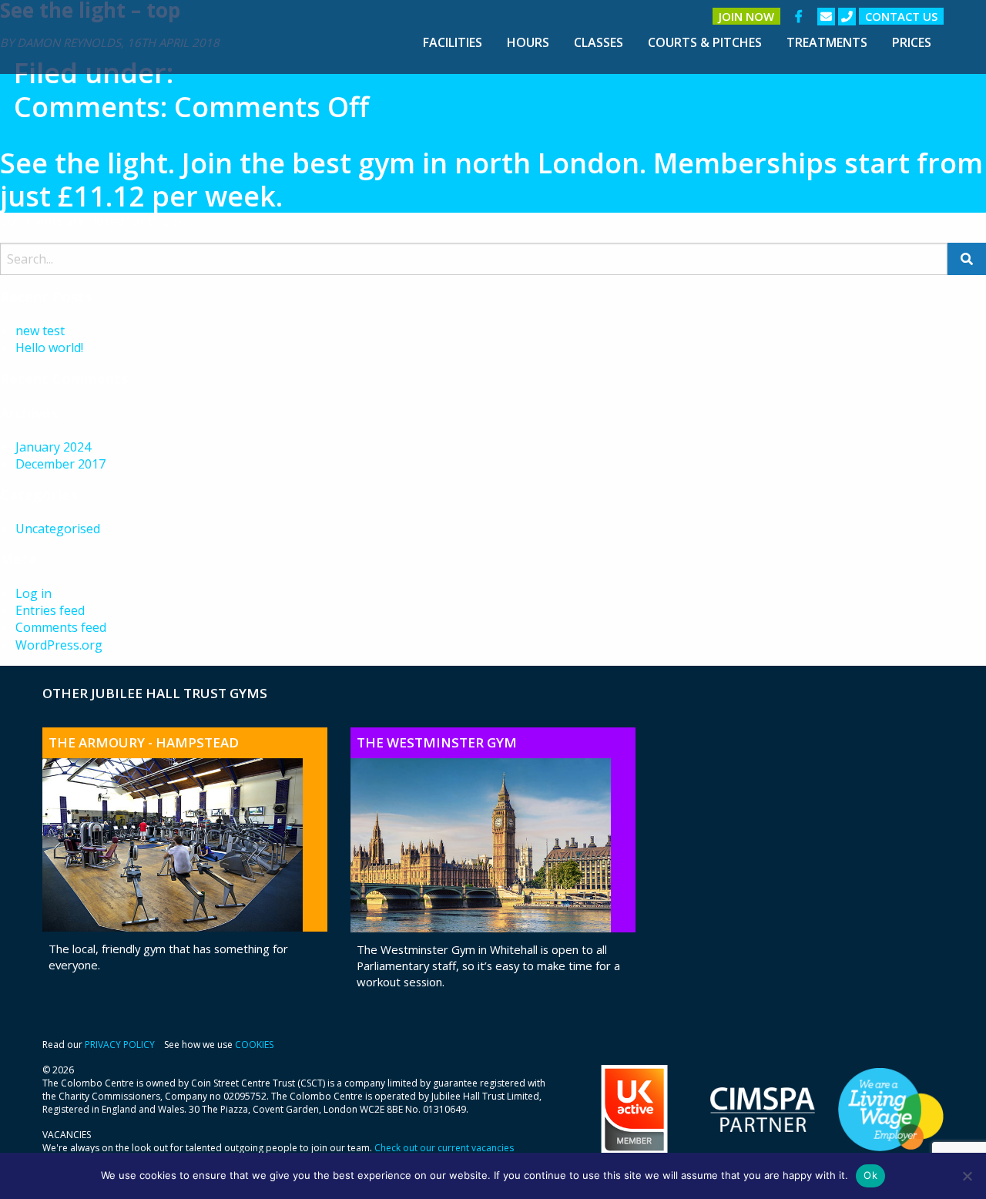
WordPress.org (58, 644)
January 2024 (53, 446)
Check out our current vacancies (444, 1147)
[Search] (966, 259)
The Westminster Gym (437, 742)
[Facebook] (799, 16)
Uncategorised (57, 528)
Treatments (826, 42)
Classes (598, 42)
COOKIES (254, 1044)
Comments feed (60, 627)
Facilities (452, 42)
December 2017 (60, 463)
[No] (966, 1176)
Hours (528, 42)
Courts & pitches (705, 42)
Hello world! (49, 347)
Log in (33, 593)
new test (40, 330)
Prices (911, 42)
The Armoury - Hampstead (144, 742)
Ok (870, 1175)
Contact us (901, 16)
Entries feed (50, 610)
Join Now (746, 16)
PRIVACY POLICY (120, 1044)
